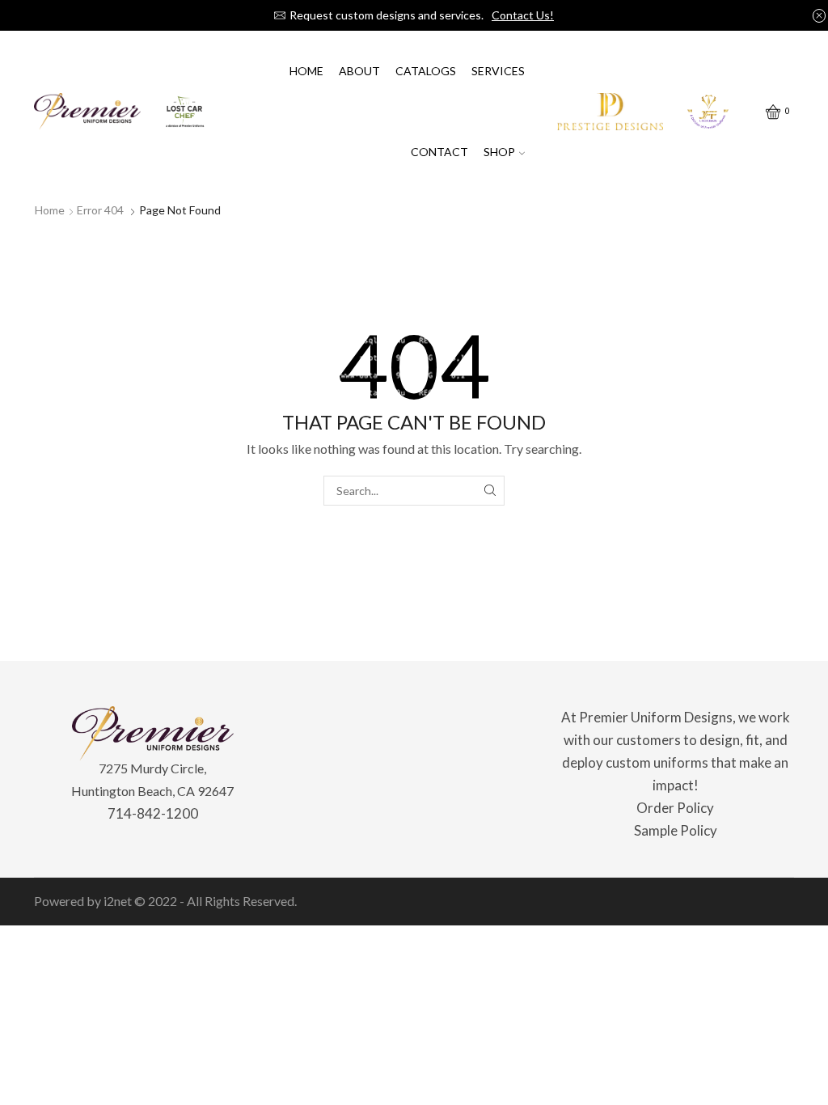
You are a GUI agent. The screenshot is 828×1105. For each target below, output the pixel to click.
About (359, 71)
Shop (499, 152)
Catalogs (425, 71)
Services (498, 71)
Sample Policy (675, 830)
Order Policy (675, 807)
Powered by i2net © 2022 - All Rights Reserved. (165, 900)
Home (306, 71)
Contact (439, 152)
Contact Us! (523, 15)
